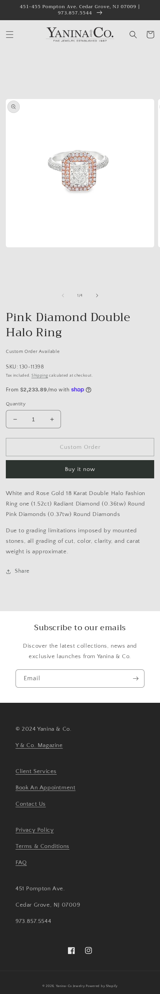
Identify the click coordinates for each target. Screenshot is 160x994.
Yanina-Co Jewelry (70, 986)
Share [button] (22, 571)
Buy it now (80, 469)
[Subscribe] (135, 678)
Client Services (36, 771)
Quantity (16, 404)
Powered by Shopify (102, 986)
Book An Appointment (45, 787)
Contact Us (31, 804)
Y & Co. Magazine (39, 745)
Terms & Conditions (43, 846)
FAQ (21, 862)
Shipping (39, 376)
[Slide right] (97, 295)
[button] (9, 34)
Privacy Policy (35, 830)
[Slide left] (62, 295)
